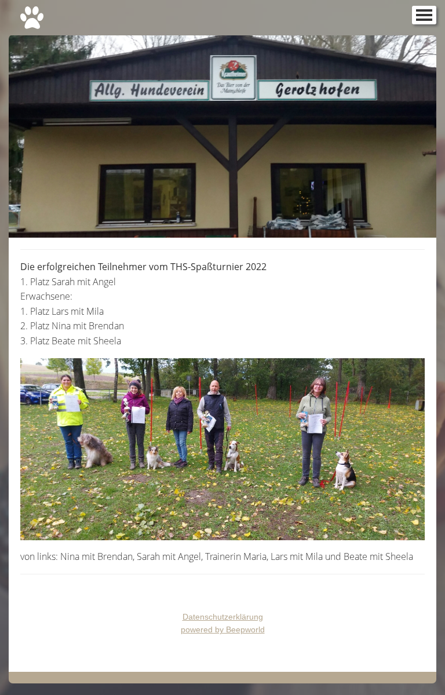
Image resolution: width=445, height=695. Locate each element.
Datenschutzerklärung (223, 616)
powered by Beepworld (223, 629)
